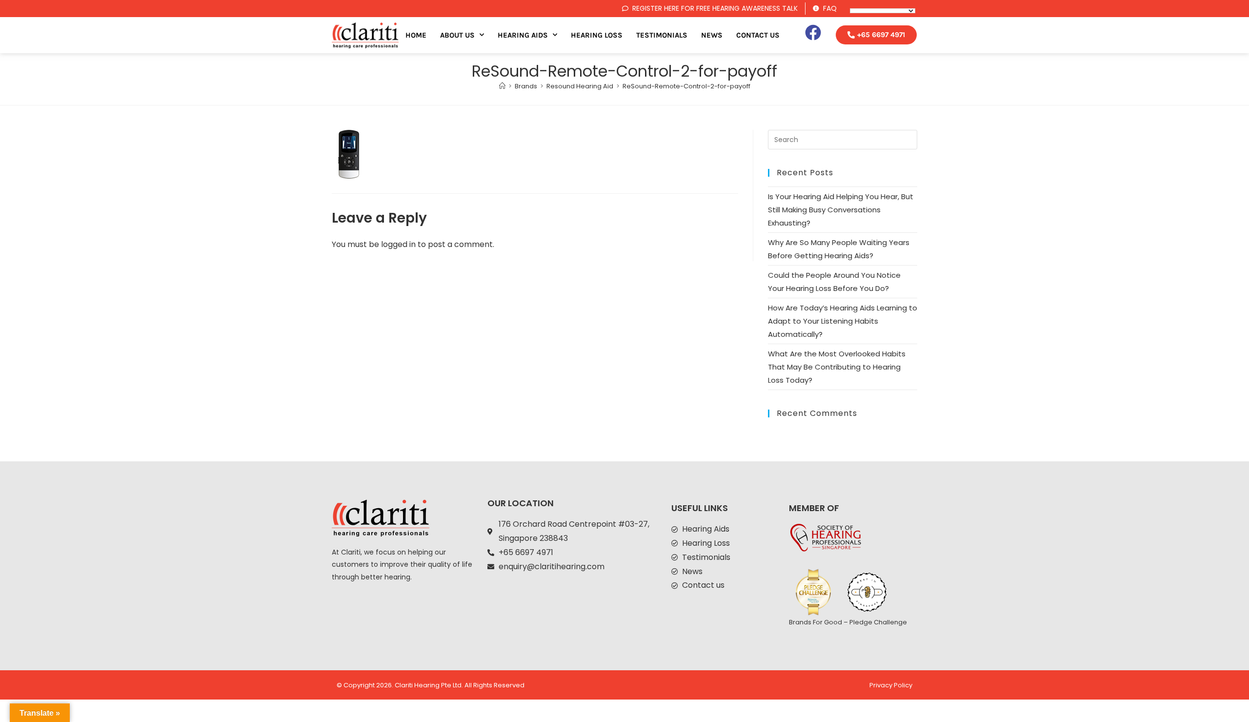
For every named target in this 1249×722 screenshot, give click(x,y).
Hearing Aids (523, 35)
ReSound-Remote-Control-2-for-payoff (686, 86)
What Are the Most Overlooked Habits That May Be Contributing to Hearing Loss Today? (837, 367)
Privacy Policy (890, 685)
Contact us (758, 35)
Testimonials (661, 35)
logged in (398, 244)
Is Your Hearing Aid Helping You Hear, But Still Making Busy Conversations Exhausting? (840, 209)
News (712, 35)
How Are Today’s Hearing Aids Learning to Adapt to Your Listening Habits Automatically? (842, 321)
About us (457, 35)
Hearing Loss (597, 35)
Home (415, 35)
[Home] (502, 86)
